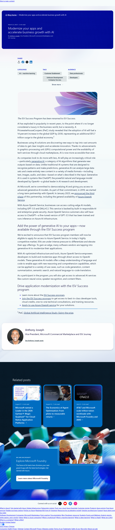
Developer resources (72, 515)
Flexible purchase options (14, 510)
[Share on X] (27, 62)
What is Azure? (5, 508)
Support (100, 510)
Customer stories (84, 508)
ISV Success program (54, 295)
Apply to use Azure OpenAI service (39, 305)
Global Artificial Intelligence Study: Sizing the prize (48, 312)
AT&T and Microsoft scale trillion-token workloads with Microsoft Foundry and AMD (87, 413)
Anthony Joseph (15, 36)
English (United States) (7, 522)
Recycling (84, 529)
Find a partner (45, 515)
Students (83, 515)
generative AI (37, 161)
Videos (21, 517)
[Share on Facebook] (23, 62)
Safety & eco (75, 529)
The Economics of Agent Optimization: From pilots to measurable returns (57, 412)
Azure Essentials (71, 508)
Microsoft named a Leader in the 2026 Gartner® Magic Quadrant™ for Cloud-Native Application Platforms (25, 415)
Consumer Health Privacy (8, 529)
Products (93, 508)
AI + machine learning (27, 73)
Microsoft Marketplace (32, 515)
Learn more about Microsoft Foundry (33, 478)
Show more (56, 85)
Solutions (54, 510)
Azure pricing (101, 508)
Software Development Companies (12, 515)
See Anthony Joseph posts (34, 340)
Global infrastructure (34, 508)
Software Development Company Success (55, 79)
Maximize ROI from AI (43, 510)
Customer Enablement (52, 73)
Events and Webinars (93, 515)
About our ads (93, 529)
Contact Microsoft (30, 529)
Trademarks (67, 529)
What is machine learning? (65, 517)
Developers (74, 77)
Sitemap (20, 529)
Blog (63, 515)
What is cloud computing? (33, 517)
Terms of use (58, 529)
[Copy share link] (19, 62)
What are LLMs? (107, 517)
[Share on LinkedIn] (31, 62)
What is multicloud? (49, 517)
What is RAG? (19, 520)
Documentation (55, 515)
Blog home (12, 15)
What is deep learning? (82, 517)
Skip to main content (7, 1)
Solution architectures (89, 510)
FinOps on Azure (29, 510)
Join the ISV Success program (36, 298)
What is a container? (7, 520)
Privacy (39, 529)
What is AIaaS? (96, 517)
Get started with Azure (18, 508)
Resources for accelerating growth (69, 510)
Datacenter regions (47, 508)
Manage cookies (48, 529)
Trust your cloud (60, 508)
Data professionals (76, 73)
